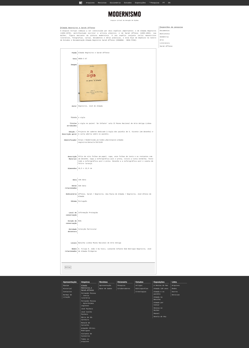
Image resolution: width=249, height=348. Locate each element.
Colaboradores (123, 289)
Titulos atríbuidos (72, 125)
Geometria (164, 37)
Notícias (176, 295)
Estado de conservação (71, 222)
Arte (162, 40)
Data (75, 180)
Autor (74, 106)
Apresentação (105, 285)
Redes (174, 289)
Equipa (66, 285)
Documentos (165, 31)
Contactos (67, 292)
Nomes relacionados (71, 250)
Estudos (128, 3)
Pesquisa (121, 285)
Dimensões (72, 168)
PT (164, 3)
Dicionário (115, 3)
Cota (75, 59)
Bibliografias (142, 289)
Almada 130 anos (161, 289)
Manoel (157, 313)
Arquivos (90, 3)
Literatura (165, 43)
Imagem (74, 65)
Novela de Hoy (160, 317)
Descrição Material (72, 158)
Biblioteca (165, 34)
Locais (74, 243)
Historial (67, 289)
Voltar (68, 267)
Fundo (74, 53)
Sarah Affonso (166, 46)
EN (169, 3)
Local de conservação (71, 214)
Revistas (102, 3)
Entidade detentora (72, 230)
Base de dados (105, 289)
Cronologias (141, 292)
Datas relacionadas (71, 187)
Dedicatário (71, 194)
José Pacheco (87, 309)
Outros (175, 292)
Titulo (74, 117)
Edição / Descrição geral (69, 133)
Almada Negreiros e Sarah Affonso (87, 288)
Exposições (140, 3)
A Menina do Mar (161, 285)
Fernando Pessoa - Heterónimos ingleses (88, 303)
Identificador (70, 140)
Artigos (139, 285)
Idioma (74, 201)
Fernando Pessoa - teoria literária (88, 295)
